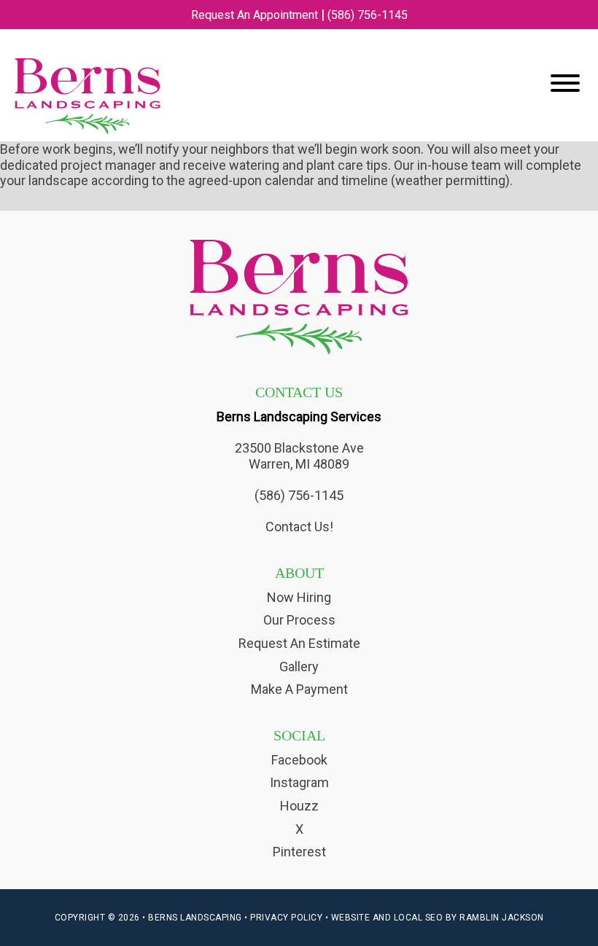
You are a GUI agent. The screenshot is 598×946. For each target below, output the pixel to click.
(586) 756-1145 (367, 15)
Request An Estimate (299, 643)
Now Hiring (299, 597)
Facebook (299, 759)
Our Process (299, 620)
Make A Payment (299, 689)
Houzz (299, 805)
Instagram (299, 782)
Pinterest (299, 851)
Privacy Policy (286, 917)
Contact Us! (299, 526)
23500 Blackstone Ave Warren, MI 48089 (299, 456)
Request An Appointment (254, 15)
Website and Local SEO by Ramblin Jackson (437, 917)
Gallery (299, 666)
